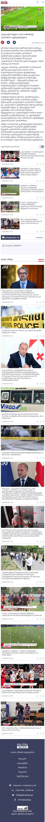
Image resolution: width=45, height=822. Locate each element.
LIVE (40, 819)
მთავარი (22, 759)
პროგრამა (22, 767)
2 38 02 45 (29, 790)
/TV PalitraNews (24, 800)
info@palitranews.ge (24, 795)
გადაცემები (22, 763)
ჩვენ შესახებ (22, 776)
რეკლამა (22, 772)
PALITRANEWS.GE (20, 811)
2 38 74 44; (20, 790)
